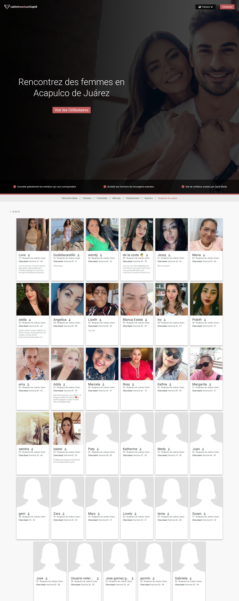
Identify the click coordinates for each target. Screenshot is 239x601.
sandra (24, 449)
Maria (196, 255)
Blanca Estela (133, 320)
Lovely (127, 514)
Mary (92, 514)
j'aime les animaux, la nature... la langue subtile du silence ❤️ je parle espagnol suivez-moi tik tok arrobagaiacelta (67, 398)
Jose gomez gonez (117, 578)
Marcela (94, 384)
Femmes (87, 198)
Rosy (126, 384)
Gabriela (181, 578)
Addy (57, 384)
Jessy (162, 255)
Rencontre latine (69, 198)
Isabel (57, 449)
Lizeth (92, 320)
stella (23, 320)
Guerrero (149, 198)
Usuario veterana (83, 578)
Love (22, 255)
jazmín (145, 578)
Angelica (59, 320)
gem (22, 514)
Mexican (116, 198)
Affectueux (58, 266)
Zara (56, 514)
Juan (196, 449)
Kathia (162, 384)
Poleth (197, 320)
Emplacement (132, 198)
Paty (91, 449)
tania (161, 514)
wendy (93, 255)
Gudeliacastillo (64, 255)
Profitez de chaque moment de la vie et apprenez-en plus (66, 461)
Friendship (102, 198)
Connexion (227, 7)
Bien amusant (164, 266)
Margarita (199, 384)
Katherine (130, 449)
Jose (39, 578)
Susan (197, 514)
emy (22, 384)
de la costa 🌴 (133, 255)
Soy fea (91, 330)
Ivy (160, 320)
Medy (162, 449)
